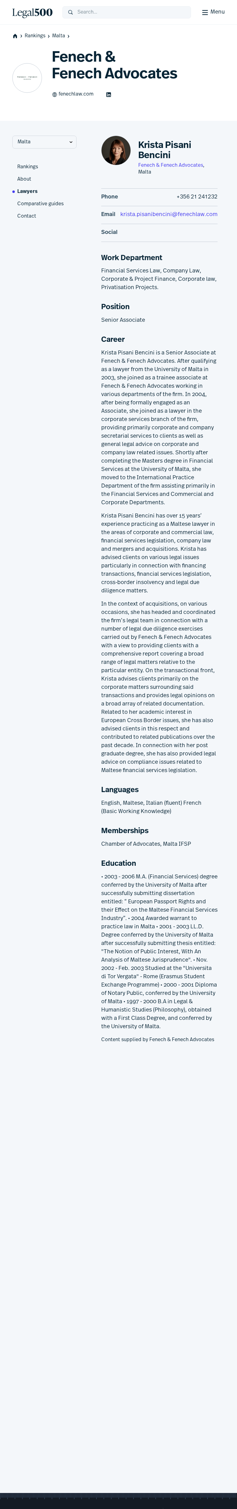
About (24, 179)
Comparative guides (40, 204)
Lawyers (27, 191)
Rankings (35, 36)
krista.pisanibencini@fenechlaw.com (169, 215)
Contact (26, 216)
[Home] (32, 12)
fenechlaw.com (76, 94)
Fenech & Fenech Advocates (170, 165)
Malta (58, 36)
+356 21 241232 (197, 197)
